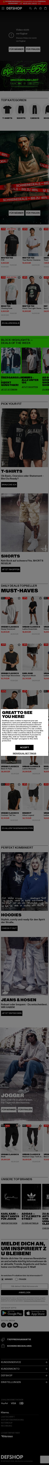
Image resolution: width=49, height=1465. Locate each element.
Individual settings (24, 753)
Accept (24, 747)
